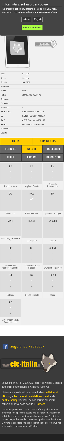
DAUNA (25, 91)
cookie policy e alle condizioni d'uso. (38, 12)
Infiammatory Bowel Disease (32, 266)
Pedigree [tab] (10, 149)
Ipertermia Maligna (53, 213)
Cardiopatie (32, 240)
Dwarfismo (10, 213)
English (37, 19)
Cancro (53, 240)
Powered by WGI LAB (35, 112)
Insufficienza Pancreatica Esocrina (10, 266)
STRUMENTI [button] (47, 141)
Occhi (52, 295)
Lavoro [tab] (32, 157)
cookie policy (9, 400)
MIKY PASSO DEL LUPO (31, 95)
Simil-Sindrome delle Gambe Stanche (10, 321)
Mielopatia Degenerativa (52, 185)
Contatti (40, 404)
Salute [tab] (32, 149)
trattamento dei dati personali (31, 396)
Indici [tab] (10, 157)
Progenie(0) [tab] (53, 149)
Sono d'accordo (32, 27)
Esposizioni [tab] (53, 157)
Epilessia (10, 295)
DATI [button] (15, 141)
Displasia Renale (32, 295)
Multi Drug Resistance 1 (10, 239)
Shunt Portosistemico (53, 268)
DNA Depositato (31, 213)
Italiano (26, 19)
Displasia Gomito (32, 186)
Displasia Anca (10, 186)
